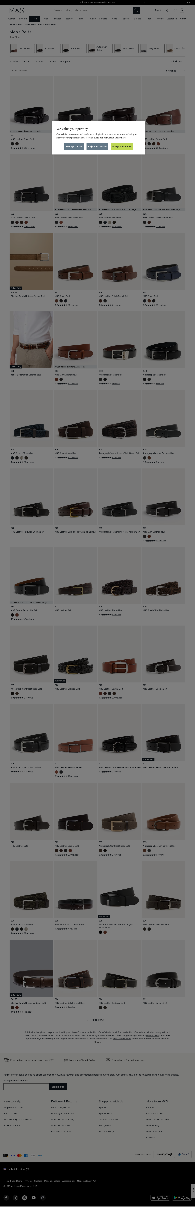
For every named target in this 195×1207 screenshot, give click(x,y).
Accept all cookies (121, 146)
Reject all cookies (97, 146)
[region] (98, 137)
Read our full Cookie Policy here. (110, 137)
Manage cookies (74, 146)
